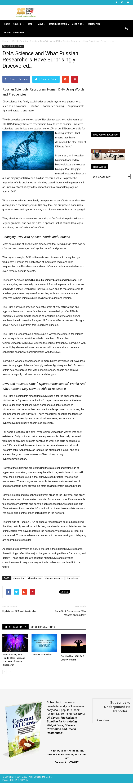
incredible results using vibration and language (51, 279)
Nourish (17, 24)
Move (40, 24)
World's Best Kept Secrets (13, 46)
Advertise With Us (14, 32)
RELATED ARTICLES (15, 627)
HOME (7, 24)
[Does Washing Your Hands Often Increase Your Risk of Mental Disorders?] (15, 643)
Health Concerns (57, 24)
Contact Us (93, 24)
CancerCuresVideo (41, 654)
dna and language (54, 578)
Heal (30, 24)
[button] (126, 28)
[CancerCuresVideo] (44, 643)
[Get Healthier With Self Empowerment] (73, 643)
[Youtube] (128, 2)
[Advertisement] (89, 12)
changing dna (35, 578)
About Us (77, 24)
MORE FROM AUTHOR (43, 627)
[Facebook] (116, 2)
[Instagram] (122, 2)
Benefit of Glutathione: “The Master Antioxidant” (70, 613)
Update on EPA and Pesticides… (20, 611)
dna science (72, 578)
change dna (18, 578)
